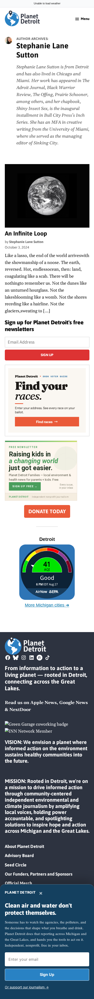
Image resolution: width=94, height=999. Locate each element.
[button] (47, 400)
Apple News (43, 702)
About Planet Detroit (24, 846)
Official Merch (18, 883)
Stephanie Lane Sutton (26, 242)
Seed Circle (16, 864)
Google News (73, 702)
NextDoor (20, 709)
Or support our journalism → (27, 987)
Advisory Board (19, 855)
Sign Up (47, 974)
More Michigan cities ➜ (47, 605)
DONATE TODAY (47, 511)
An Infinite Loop (26, 233)
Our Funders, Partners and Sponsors (38, 874)
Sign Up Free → (25, 486)
